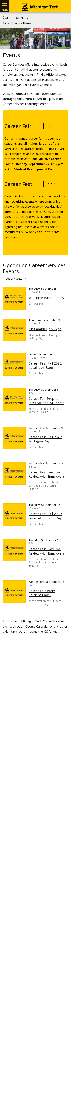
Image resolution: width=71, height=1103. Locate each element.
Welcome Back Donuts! (46, 298)
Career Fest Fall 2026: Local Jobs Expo (45, 365)
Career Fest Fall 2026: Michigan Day (45, 439)
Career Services (15, 17)
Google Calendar (37, 626)
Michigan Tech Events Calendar (30, 85)
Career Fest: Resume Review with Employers (47, 474)
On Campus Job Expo (45, 329)
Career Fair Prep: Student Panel (42, 593)
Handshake (50, 79)
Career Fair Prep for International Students (46, 401)
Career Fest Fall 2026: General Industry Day (45, 516)
